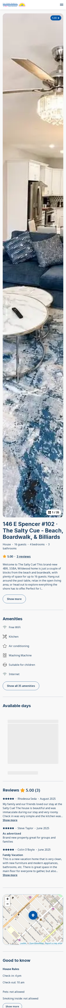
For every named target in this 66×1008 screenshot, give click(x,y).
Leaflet (23, 943)
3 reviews (24, 556)
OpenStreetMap (36, 943)
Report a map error (53, 943)
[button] (37, 924)
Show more (10, 820)
